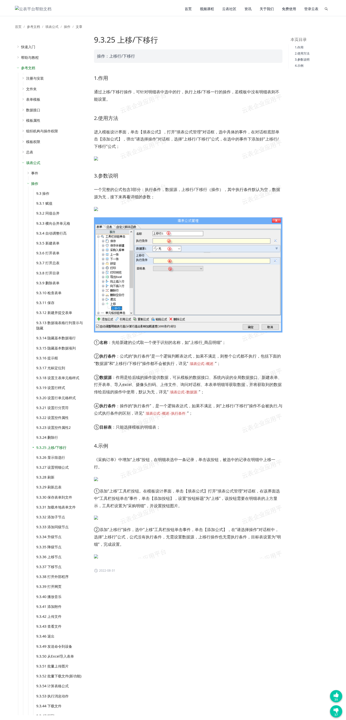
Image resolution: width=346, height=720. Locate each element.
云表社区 (229, 8)
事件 (34, 173)
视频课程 (207, 8)
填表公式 (52, 26)
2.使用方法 (302, 53)
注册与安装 (35, 78)
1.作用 (299, 47)
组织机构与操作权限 (42, 131)
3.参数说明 (302, 59)
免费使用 (289, 8)
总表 (29, 152)
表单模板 (33, 99)
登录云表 (311, 8)
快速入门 (28, 46)
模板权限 (33, 141)
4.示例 (299, 65)
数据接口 (33, 110)
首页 (188, 8)
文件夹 (31, 88)
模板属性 (33, 120)
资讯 (248, 8)
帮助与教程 (30, 57)
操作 (67, 26)
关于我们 (267, 8)
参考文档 (33, 26)
